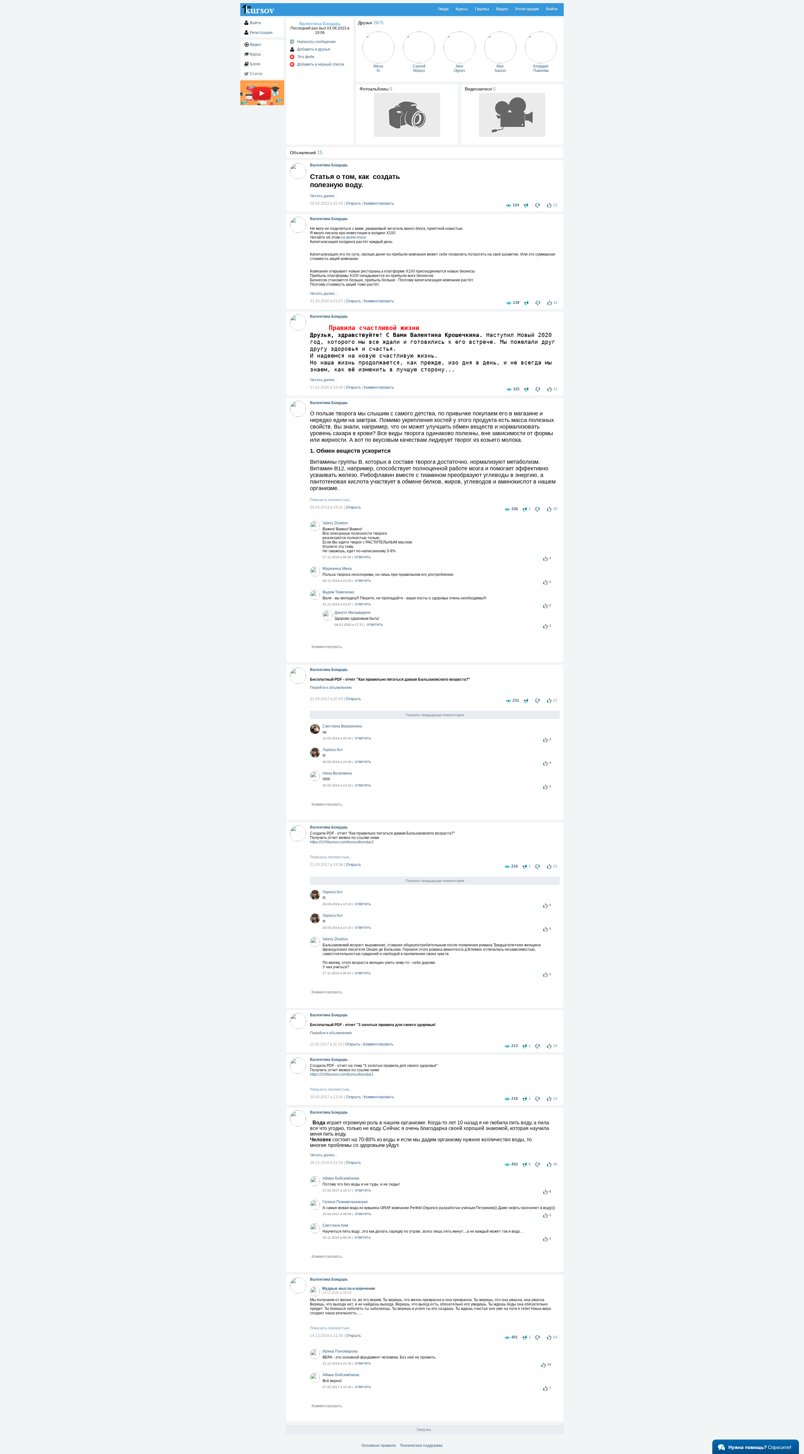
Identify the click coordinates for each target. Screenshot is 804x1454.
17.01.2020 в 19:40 (326, 387)
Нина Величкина (337, 773)
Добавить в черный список (320, 64)
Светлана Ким (335, 1225)
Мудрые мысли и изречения (348, 1288)
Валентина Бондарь (329, 165)
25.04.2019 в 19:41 (326, 507)
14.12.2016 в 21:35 (326, 1335)
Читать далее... (323, 196)
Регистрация (527, 9)
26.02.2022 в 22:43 (326, 203)
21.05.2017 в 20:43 (326, 699)
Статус (256, 74)
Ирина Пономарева (340, 1351)
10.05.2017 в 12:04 (326, 1097)
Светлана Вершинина (342, 726)
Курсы (462, 9)
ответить (363, 557)
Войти (551, 9)
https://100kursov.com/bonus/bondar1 (342, 1074)
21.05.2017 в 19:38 (326, 864)
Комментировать (379, 203)
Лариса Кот (333, 750)
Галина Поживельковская (345, 1202)
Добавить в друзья (313, 49)
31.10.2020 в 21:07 (326, 301)
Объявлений (306, 152)
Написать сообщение (316, 42)
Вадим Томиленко (338, 592)
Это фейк (305, 57)
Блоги (255, 64)
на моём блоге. (354, 237)
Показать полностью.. (330, 500)
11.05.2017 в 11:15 (326, 1044)
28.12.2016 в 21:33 (326, 1162)
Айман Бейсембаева (341, 1178)
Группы (482, 9)
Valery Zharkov (335, 523)
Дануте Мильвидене (352, 612)
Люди (443, 9)
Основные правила (378, 1445)
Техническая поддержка (421, 1445)
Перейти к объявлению (331, 687)
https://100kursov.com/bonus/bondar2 (342, 842)
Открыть (353, 203)
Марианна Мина (337, 568)
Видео (502, 9)
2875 (378, 22)
